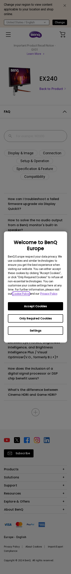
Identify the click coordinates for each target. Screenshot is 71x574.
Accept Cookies (35, 306)
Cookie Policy (21, 293)
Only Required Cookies (35, 318)
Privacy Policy (48, 293)
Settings (35, 331)
